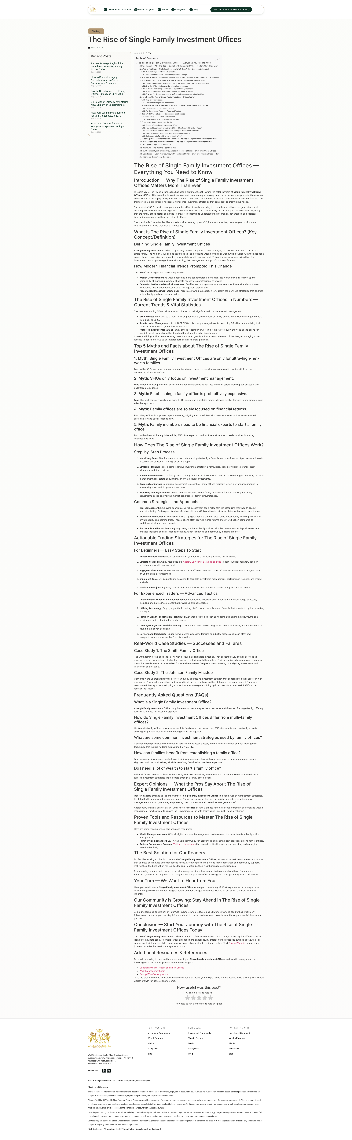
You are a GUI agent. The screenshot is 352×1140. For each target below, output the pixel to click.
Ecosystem (153, 1048)
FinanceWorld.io (237, 943)
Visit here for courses (184, 844)
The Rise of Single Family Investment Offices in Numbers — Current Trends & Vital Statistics (180, 77)
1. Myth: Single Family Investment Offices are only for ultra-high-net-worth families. (177, 83)
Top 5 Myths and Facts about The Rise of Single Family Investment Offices (173, 80)
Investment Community (159, 1033)
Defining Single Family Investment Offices (161, 72)
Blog (150, 1053)
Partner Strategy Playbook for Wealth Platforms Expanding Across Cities (107, 66)
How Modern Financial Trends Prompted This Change (166, 75)
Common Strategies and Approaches (160, 103)
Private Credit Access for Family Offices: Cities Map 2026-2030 (108, 93)
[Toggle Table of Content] (216, 58)
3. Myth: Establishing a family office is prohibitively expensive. (169, 89)
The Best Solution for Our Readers (156, 145)
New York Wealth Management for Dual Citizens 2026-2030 (108, 114)
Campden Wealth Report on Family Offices (162, 967)
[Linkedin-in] (104, 1071)
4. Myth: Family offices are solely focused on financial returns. (169, 91)
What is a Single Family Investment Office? (162, 125)
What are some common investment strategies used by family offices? (172, 131)
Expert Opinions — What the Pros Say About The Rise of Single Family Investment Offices (179, 139)
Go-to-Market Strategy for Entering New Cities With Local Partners (109, 103)
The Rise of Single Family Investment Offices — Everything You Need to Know (174, 63)
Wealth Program (155, 1038)
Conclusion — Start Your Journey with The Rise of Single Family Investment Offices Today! (181, 154)
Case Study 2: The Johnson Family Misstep (162, 119)
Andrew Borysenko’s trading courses (202, 561)
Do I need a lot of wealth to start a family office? (164, 136)
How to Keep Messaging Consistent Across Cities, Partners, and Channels (104, 80)
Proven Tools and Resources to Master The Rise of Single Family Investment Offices (178, 142)
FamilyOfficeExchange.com (154, 974)
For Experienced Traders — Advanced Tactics (163, 111)
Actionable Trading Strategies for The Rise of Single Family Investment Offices (175, 105)
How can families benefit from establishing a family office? (168, 133)
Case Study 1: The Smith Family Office (160, 117)
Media (151, 1043)
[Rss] (109, 1071)
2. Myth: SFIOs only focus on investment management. (167, 86)
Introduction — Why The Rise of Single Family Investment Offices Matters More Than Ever (179, 66)
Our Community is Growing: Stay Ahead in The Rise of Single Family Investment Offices (179, 151)
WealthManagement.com (152, 971)
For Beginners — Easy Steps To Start (160, 108)
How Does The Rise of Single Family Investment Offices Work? (168, 97)
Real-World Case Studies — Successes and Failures (163, 114)
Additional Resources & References (157, 157)
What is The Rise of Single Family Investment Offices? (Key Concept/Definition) (175, 69)
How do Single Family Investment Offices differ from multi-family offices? (173, 128)
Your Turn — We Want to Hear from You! (159, 148)
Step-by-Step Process (154, 100)
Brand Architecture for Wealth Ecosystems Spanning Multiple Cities (107, 126)
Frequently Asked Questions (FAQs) (157, 122)
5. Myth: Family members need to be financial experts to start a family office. (175, 94)
